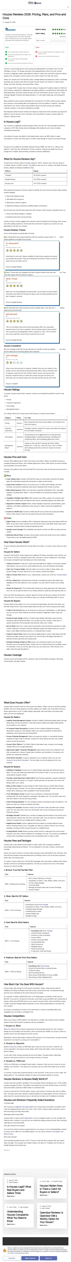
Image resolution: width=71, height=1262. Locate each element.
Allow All (48, 1258)
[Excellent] (62, 29)
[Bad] (53, 29)
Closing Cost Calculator (37, 807)
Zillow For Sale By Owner (12, 1029)
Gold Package (44, 966)
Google (28, 163)
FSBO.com (7, 1064)
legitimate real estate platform (25, 1107)
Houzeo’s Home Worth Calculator (17, 760)
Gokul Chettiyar (13, 1182)
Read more (10, 1196)
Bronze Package (42, 904)
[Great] (59, 29)
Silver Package (47, 931)
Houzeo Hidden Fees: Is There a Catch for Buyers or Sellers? (51, 1188)
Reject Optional (30, 1258)
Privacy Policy (24, 1253)
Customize (11, 1258)
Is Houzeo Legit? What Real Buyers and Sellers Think (19, 1190)
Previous (7, 1150)
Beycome (13, 1047)
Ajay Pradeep (24, 1207)
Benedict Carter (57, 1181)
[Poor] (55, 29)
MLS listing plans (26, 1118)
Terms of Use (14, 1253)
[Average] (57, 29)
